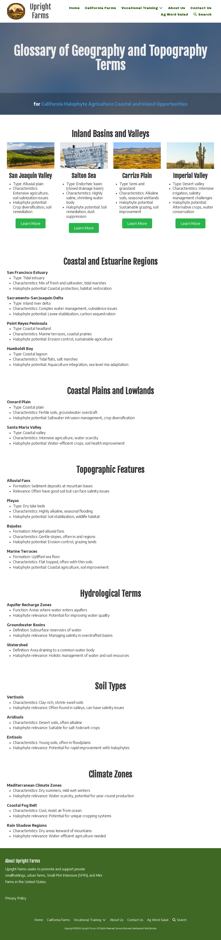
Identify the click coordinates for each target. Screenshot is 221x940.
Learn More (30, 223)
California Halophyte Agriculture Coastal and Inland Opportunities (114, 104)
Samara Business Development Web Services (136, 928)
